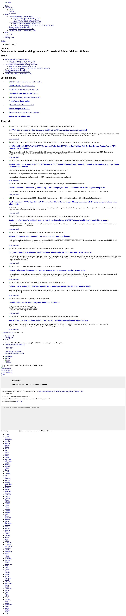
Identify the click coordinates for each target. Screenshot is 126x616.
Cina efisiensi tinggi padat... (20, 101)
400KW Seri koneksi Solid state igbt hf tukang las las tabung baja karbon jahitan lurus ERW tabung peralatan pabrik (57, 188)
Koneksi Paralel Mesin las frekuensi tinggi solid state (25, 22)
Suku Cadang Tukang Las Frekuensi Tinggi (22, 30)
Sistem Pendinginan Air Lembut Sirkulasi (21, 29)
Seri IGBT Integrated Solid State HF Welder (26, 18)
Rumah (7, 6)
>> (12, 332)
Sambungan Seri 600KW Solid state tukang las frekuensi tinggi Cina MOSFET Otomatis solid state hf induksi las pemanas (58, 220)
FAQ (10, 34)
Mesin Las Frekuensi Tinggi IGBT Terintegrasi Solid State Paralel (33, 25)
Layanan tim (12, 13)
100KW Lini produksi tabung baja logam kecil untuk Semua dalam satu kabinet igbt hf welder (47, 270)
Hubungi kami (9, 38)
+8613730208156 (6, 372)
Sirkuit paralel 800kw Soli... (20, 116)
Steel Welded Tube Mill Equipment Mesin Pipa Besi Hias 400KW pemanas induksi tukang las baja (48, 320)
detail (17, 139)
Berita (6, 32)
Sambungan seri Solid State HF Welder (21, 16)
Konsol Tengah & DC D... (19, 109)
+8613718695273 (6, 370)
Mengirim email (6, 368)
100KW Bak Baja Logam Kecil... (22, 86)
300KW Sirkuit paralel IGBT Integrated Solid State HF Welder (34, 302)
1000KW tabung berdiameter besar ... (24, 93)
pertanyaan (12, 139)
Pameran (11, 11)
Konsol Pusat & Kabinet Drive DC (19, 27)
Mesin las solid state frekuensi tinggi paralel (26, 23)
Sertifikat (11, 9)
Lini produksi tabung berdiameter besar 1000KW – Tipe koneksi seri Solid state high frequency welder (50, 252)
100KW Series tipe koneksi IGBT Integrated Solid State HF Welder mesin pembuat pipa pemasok (48, 130)
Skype (3, 374)
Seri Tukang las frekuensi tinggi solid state (26, 20)
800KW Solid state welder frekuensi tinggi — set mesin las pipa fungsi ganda (39, 236)
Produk (7, 14)
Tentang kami (9, 7)
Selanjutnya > (7, 332)
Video (6, 36)
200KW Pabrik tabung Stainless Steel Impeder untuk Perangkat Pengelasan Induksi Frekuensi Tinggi (50, 286)
